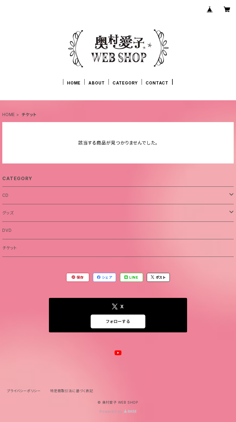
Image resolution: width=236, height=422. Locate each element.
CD (5, 195)
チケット (9, 247)
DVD (7, 230)
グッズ (8, 212)
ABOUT (96, 82)
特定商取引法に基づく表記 (71, 391)
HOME (74, 82)
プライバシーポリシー (24, 391)
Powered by (112, 411)
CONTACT (157, 82)
